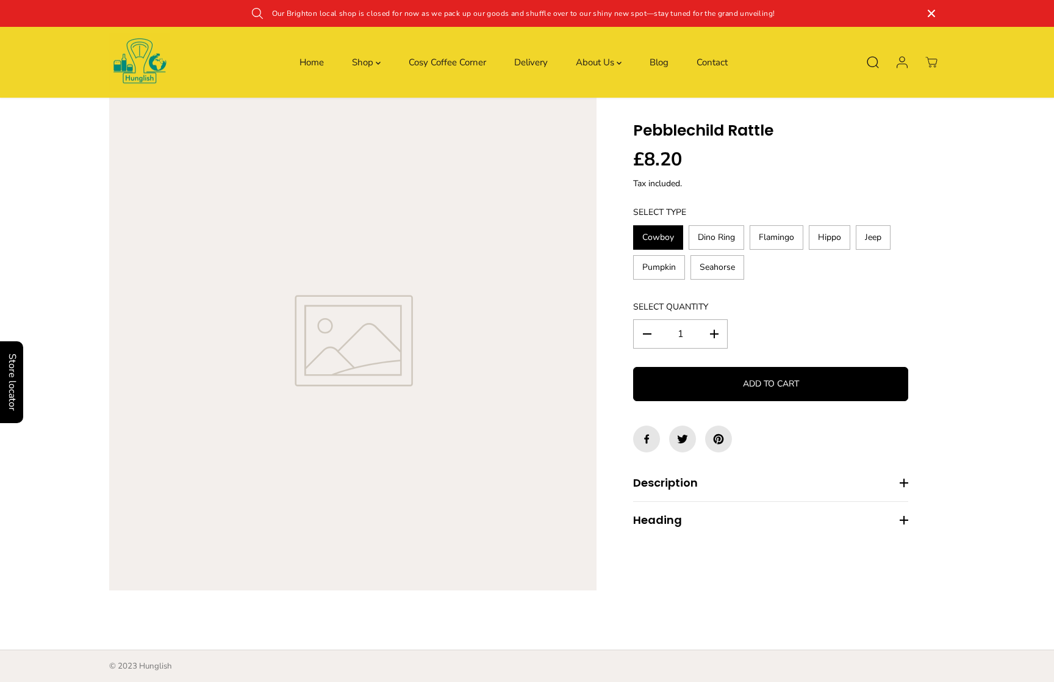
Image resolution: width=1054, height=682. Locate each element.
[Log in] (902, 62)
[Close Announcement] (931, 13)
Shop (364, 62)
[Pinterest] (718, 439)
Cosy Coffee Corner (447, 62)
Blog (659, 62)
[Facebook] (646, 439)
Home (311, 62)
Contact (712, 62)
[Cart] (931, 62)
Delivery (531, 62)
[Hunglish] (139, 62)
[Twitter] (682, 439)
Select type (659, 212)
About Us (596, 62)
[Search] (872, 62)
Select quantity (670, 307)
